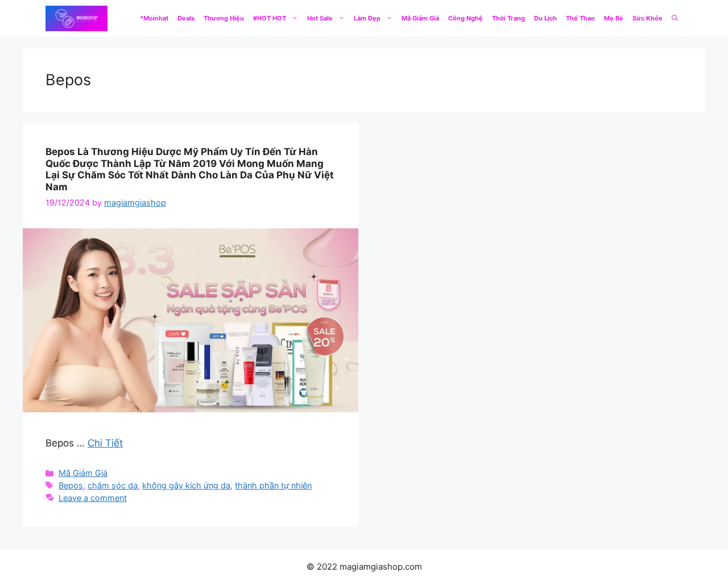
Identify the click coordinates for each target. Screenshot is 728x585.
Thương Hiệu (224, 18)
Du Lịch (545, 18)
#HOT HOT (269, 18)
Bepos (71, 485)
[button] (674, 18)
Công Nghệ (465, 18)
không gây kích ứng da (186, 485)
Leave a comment (93, 498)
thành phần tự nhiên (273, 485)
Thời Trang (508, 18)
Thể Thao (580, 18)
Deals (186, 18)
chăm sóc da (113, 485)
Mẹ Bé (613, 18)
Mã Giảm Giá (420, 18)
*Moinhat (154, 18)
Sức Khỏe (647, 18)
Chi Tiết (105, 443)
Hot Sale (320, 18)
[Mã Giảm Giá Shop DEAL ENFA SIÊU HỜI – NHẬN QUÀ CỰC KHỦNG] (76, 18)
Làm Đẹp (367, 18)
